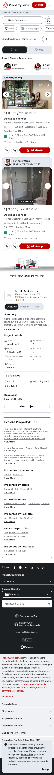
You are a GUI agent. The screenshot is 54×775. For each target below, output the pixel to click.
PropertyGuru (9, 704)
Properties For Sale (12, 718)
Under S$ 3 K (26, 489)
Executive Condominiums (23, 687)
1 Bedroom (18, 474)
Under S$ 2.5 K (11, 489)
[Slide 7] (32, 201)
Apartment (24, 436)
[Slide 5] (29, 105)
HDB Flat (35, 433)
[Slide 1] (19, 105)
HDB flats (6, 687)
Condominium (11, 436)
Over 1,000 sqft (26, 518)
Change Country (11, 589)
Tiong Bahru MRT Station (16, 533)
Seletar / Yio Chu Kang (15, 503)
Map (41, 49)
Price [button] (37, 306)
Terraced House (26, 438)
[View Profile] (27, 77)
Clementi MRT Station (14, 536)
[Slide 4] (26, 105)
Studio (7, 474)
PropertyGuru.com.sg (12, 658)
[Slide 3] (24, 105)
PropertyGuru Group (13, 574)
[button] (12, 329)
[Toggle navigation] (50, 5)
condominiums (27, 684)
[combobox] (25, 20)
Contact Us (8, 581)
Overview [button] (11, 306)
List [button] (16, 49)
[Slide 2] (22, 105)
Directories (8, 711)
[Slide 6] (31, 105)
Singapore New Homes (14, 732)
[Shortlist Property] (47, 85)
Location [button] (24, 306)
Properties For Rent (12, 725)
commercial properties (12, 691)
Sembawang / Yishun (39, 503)
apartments (40, 684)
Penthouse (21, 551)
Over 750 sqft (10, 518)
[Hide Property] (40, 85)
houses (39, 687)
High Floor (9, 551)
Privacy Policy (28, 754)
